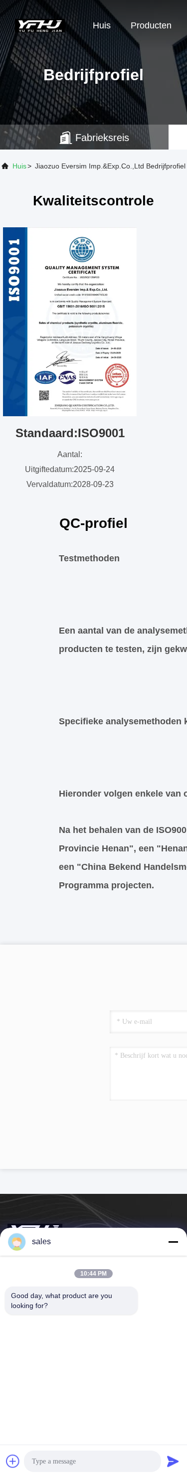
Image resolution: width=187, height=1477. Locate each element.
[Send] (173, 1461)
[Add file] (13, 1461)
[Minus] (173, 1242)
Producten (151, 25)
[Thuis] (40, 25)
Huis (102, 25)
